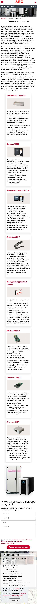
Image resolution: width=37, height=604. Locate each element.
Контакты (33, 6)
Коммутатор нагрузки (16, 96)
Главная (3, 18)
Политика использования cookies (12, 580)
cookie (17, 588)
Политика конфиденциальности (12, 574)
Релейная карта (14, 377)
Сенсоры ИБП (13, 422)
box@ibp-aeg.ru (9, 561)
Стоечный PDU (13, 237)
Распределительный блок (18, 190)
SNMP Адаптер (13, 331)
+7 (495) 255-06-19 (8, 6)
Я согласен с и (16, 541)
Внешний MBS (13, 144)
